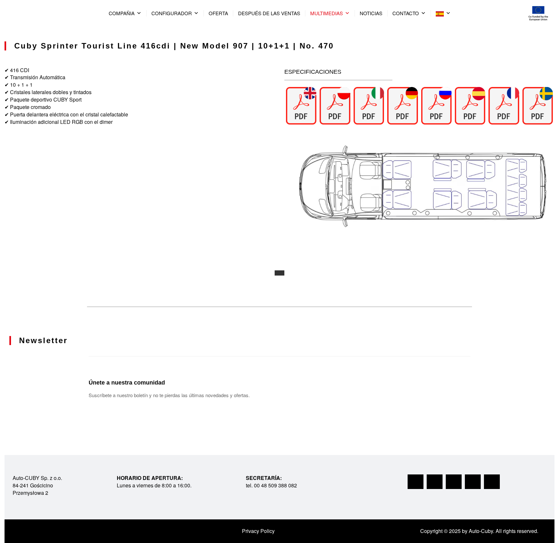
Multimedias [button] (326, 13)
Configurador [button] (171, 13)
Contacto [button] (405, 13)
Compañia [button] (122, 13)
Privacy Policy (258, 531)
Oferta (218, 13)
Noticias (371, 13)
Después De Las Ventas (269, 13)
